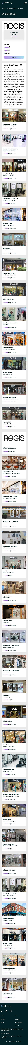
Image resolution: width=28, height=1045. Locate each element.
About (2, 1016)
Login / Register (18, 1022)
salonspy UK (10, 1029)
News (16, 1016)
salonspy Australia (5, 1030)
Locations (17, 1019)
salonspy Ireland (18, 1029)
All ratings (7, 53)
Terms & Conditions (17, 1041)
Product (3, 1019)
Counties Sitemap (5, 1033)
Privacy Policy (9, 1041)
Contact (17, 1026)
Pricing (2, 1022)
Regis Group (20, 8)
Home (3, 8)
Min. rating (7, 46)
